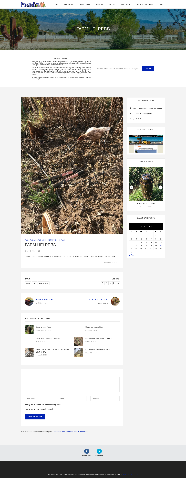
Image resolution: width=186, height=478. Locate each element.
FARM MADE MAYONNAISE (97, 349)
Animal (28, 283)
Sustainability (126, 4)
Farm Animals (68, 4)
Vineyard (112, 4)
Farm (27, 240)
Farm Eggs (100, 4)
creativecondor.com (130, 474)
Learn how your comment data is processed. (71, 431)
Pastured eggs (43, 283)
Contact (161, 4)
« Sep (131, 255)
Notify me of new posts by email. (39, 409)
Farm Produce (85, 4)
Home (56, 4)
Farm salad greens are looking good (100, 338)
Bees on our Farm (43, 326)
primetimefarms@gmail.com (144, 113)
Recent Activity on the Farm (53, 240)
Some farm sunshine (94, 326)
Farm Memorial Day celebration (49, 338)
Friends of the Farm (145, 4)
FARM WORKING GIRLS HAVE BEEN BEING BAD (52, 350)
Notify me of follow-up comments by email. (43, 404)
